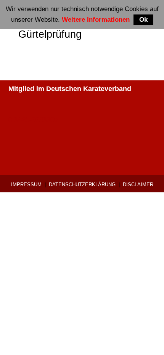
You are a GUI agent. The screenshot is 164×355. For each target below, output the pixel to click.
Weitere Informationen (96, 19)
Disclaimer (138, 184)
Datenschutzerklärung (82, 184)
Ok (143, 19)
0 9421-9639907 (33, 119)
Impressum (26, 184)
